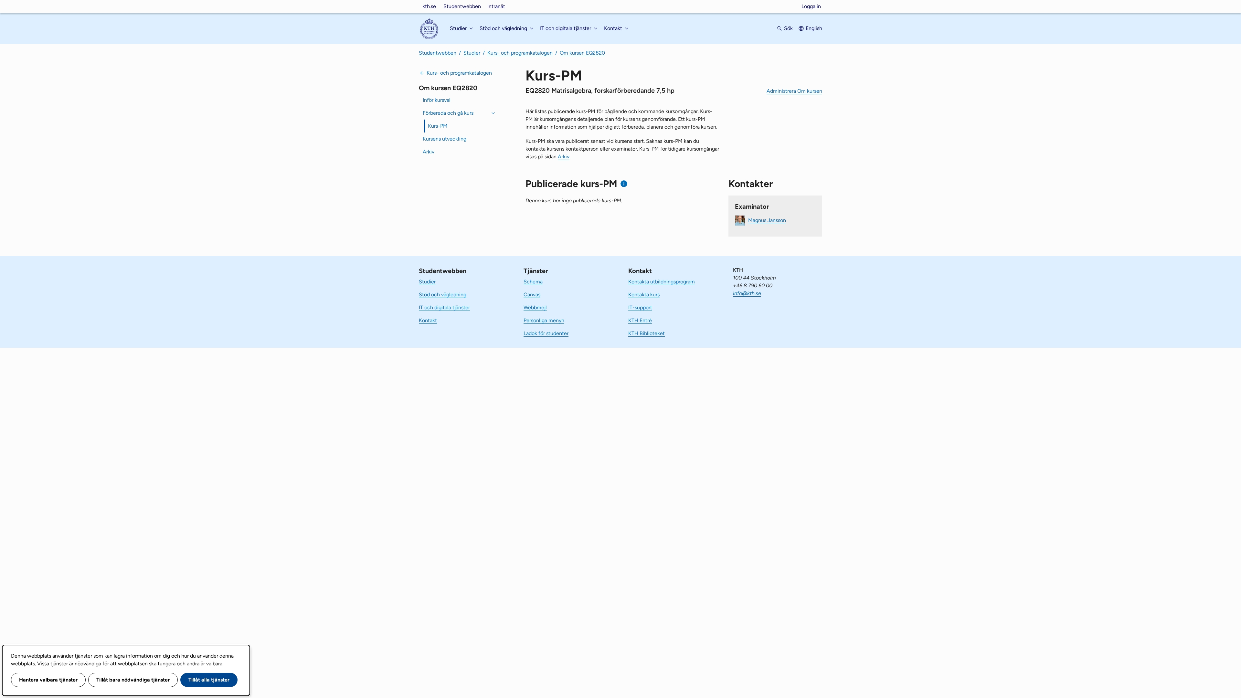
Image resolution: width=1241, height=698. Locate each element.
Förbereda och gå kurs (448, 113)
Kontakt (428, 320)
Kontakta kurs (644, 294)
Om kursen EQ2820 (582, 53)
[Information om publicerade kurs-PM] (623, 183)
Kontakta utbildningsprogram (661, 282)
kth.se (429, 6)
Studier (471, 53)
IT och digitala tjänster (444, 307)
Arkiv (428, 152)
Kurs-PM (438, 126)
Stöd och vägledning (442, 294)
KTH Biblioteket (646, 333)
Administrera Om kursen (794, 91)
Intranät (496, 6)
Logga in (811, 6)
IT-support (640, 307)
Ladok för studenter (546, 333)
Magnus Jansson (767, 220)
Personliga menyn (544, 320)
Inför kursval (437, 100)
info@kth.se (747, 293)
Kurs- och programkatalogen (520, 53)
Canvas (532, 294)
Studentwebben (462, 6)
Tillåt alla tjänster (208, 680)
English (814, 28)
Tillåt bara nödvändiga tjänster (133, 680)
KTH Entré (640, 320)
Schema (533, 282)
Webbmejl (535, 307)
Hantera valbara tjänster (48, 680)
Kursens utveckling (444, 139)
